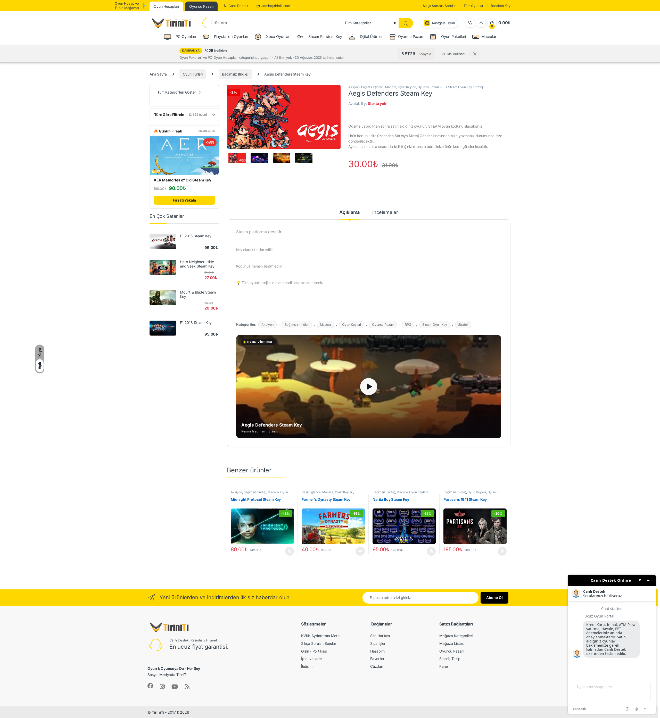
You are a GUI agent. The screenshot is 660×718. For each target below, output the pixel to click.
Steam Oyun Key (460, 87)
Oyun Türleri (193, 74)
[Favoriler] (470, 23)
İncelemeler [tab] (385, 212)
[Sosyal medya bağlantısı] (150, 686)
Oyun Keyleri (407, 87)
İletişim (306, 666)
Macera (390, 87)
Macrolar (488, 36)
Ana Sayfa (158, 74)
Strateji (478, 87)
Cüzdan (376, 666)
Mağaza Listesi (451, 643)
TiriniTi (158, 712)
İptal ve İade (311, 658)
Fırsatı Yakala (184, 200)
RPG (443, 87)
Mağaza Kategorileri (456, 635)
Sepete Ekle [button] (288, 551)
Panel (443, 666)
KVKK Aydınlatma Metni (320, 635)
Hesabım (377, 651)
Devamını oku (357, 551)
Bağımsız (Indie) (235, 74)
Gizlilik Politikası (314, 651)
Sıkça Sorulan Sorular (439, 6)
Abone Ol (494, 597)
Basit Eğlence (311, 492)
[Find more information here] (612, 644)
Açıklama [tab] (349, 212)
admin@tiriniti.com (275, 6)
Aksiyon (354, 87)
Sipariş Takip (449, 658)
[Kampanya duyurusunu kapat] (475, 54)
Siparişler (377, 643)
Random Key (500, 6)
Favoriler (377, 658)
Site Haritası (380, 635)
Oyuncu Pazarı (410, 36)
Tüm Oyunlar (473, 6)
